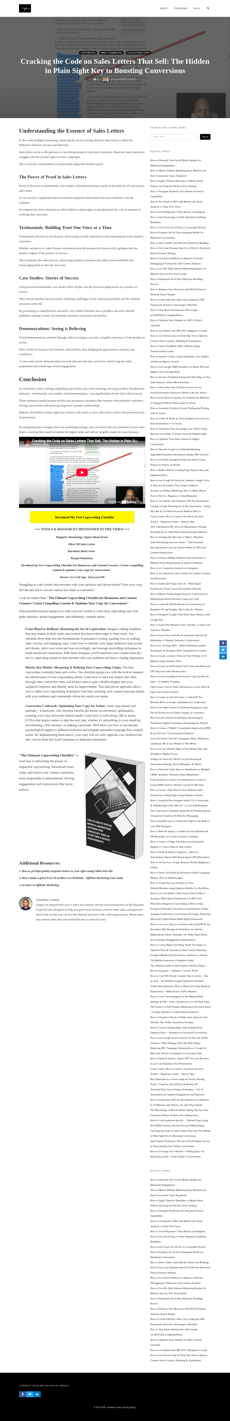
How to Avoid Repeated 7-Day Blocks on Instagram (177, 211)
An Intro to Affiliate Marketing (40, 885)
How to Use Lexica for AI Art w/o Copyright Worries (178, 227)
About (164, 8)
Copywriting (88, 53)
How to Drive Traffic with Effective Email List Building (179, 242)
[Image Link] (114, 806)
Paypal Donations (82, 558)
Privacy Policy (129, 1407)
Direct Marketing (111, 53)
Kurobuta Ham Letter (82, 551)
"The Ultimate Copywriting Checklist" (47, 755)
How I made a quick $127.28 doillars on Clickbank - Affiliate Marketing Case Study (72, 878)
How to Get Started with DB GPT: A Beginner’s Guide (178, 330)
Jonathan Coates (47, 899)
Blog (197, 8)
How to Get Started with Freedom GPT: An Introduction (179, 500)
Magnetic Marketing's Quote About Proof (82, 537)
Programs (180, 8)
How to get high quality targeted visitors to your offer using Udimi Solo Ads (67, 871)
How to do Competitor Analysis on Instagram (174, 568)
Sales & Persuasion (138, 53)
